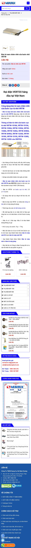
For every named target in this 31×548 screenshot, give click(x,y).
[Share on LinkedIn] (18, 85)
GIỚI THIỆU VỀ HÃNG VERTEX (10, 500)
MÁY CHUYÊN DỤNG (9, 301)
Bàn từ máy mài (5, 14)
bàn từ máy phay (11, 241)
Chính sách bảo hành (8, 518)
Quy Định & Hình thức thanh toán (11, 533)
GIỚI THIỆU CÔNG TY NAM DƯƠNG (12, 497)
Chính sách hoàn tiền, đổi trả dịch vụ (12, 526)
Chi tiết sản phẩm (9, 102)
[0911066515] (3, 545)
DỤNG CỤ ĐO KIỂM (8, 304)
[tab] (15, 101)
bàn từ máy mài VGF (15, 235)
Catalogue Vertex (7, 503)
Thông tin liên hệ (7, 506)
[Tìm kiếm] (26, 8)
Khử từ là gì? (10, 441)
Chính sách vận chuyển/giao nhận (11, 530)
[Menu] (28, 3)
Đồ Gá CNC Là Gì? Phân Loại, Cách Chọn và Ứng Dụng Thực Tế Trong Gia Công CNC (17, 454)
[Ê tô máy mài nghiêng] (8, 262)
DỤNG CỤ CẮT (7, 298)
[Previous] (5, 31)
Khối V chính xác (23, 270)
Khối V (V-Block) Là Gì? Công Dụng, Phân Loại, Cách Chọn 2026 (18, 436)
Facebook (7, 541)
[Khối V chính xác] (23, 262)
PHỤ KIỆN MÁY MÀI (15, 13)
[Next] (25, 31)
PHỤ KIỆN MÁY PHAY (9, 285)
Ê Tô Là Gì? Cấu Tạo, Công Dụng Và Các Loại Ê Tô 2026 (17, 447)
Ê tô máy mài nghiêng (8, 270)
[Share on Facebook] (10, 85)
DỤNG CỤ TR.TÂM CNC (10, 308)
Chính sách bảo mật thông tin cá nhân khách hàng (14, 522)
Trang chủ (4, 13)
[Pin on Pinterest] (15, 85)
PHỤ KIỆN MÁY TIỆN (9, 288)
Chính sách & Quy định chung (10, 515)
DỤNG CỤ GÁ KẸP (8, 295)
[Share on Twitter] (13, 85)
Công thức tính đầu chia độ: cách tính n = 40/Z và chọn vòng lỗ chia (18, 430)
